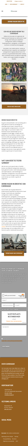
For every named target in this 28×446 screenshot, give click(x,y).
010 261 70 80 (9, 1)
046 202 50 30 (7, 409)
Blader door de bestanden (14, 321)
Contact (22, 4)
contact (3, 226)
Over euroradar (13, 4)
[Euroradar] (14, 11)
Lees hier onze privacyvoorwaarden (12, 341)
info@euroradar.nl (18, 1)
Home (6, 4)
